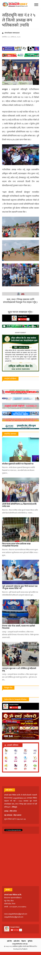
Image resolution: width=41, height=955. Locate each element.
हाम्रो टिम (9, 941)
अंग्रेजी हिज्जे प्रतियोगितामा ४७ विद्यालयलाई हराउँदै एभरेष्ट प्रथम (19, 505)
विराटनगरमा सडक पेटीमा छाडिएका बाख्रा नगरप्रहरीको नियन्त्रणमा (16, 545)
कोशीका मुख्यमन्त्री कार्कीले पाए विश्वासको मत (17, 464)
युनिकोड (30, 941)
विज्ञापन (23, 941)
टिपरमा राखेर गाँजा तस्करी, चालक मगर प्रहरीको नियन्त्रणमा (18, 627)
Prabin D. (25, 949)
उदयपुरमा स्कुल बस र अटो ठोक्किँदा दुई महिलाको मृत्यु (19, 669)
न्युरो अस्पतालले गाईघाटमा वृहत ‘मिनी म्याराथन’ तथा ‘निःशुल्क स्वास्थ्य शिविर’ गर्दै (20, 587)
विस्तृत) (14, 807)
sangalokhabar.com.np (19, 944)
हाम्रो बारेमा (17, 941)
